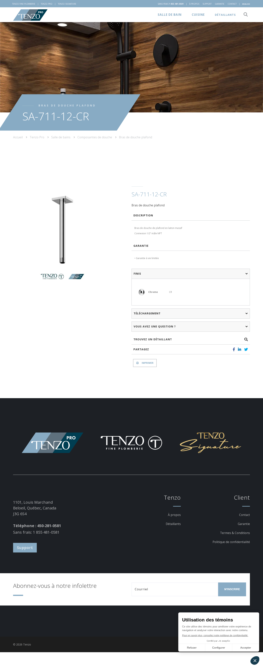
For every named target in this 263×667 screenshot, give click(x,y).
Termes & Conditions (235, 533)
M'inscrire (232, 589)
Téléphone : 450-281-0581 (37, 525)
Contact (232, 3)
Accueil (18, 137)
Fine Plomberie (23, 3)
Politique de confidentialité (231, 542)
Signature (67, 3)
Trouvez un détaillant (152, 339)
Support (207, 3)
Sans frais (171, 3)
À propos (194, 3)
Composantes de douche (95, 137)
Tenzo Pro (37, 137)
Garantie (219, 3)
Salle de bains (61, 137)
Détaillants (225, 15)
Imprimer (147, 363)
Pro (46, 3)
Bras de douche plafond (135, 137)
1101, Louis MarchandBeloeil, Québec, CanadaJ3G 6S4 (34, 508)
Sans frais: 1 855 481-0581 (36, 532)
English (246, 4)
